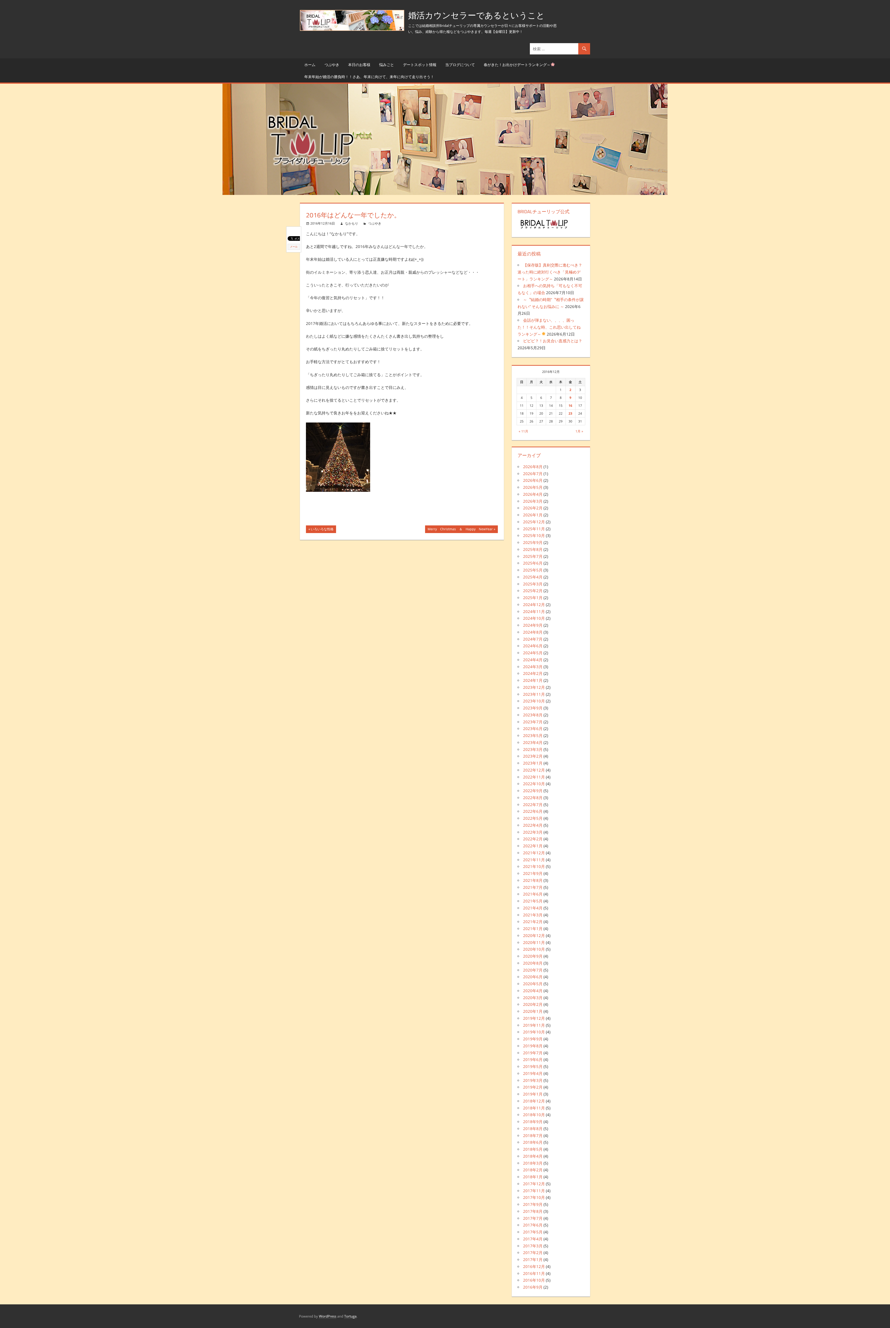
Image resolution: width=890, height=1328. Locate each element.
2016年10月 (534, 1280)
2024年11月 (534, 611)
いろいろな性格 (322, 530)
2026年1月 (533, 515)
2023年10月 (534, 701)
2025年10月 (534, 535)
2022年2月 (533, 839)
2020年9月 (533, 956)
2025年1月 (533, 597)
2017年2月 (533, 1252)
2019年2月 (533, 1087)
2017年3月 (533, 1246)
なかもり (351, 223)
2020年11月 (534, 942)
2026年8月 (533, 466)
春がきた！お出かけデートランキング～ (517, 64)
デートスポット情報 (419, 64)
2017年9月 (533, 1204)
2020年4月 (533, 990)
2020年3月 (533, 997)
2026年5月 (533, 487)
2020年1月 (533, 1011)
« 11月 (523, 431)
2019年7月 (533, 1052)
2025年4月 (533, 577)
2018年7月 (533, 1135)
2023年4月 (533, 742)
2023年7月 (533, 721)
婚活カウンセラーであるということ (476, 15)
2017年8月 (533, 1211)
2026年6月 (533, 480)
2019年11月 (534, 1025)
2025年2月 (533, 590)
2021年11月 (534, 859)
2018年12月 (534, 1101)
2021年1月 (533, 928)
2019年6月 (533, 1059)
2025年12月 (534, 521)
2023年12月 (534, 687)
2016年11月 (534, 1273)
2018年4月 (533, 1156)
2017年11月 (534, 1190)
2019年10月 (534, 1032)
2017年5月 (533, 1232)
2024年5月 (533, 652)
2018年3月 (533, 1163)
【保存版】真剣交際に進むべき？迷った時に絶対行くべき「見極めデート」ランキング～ (550, 272)
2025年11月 (534, 528)
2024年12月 (534, 604)
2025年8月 (533, 549)
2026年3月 (533, 501)
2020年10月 (534, 949)
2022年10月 (534, 783)
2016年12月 (534, 1266)
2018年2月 (533, 1169)
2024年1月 (533, 680)
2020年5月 (533, 983)
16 (570, 405)
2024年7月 (533, 639)
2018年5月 (533, 1149)
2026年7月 (533, 473)
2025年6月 (533, 563)
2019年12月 (534, 1018)
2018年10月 (534, 1114)
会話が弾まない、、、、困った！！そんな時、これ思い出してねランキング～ (549, 327)
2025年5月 (533, 570)
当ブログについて (460, 64)
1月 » (579, 431)
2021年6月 (533, 894)
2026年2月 (533, 508)
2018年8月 (533, 1128)
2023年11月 (534, 694)
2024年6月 (533, 645)
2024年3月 (533, 666)
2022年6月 (533, 811)
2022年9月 (533, 790)
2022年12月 (534, 770)
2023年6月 (533, 728)
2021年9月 (533, 873)
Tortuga (350, 1316)
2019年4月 (533, 1073)
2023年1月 (533, 763)
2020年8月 (533, 963)
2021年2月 (533, 921)
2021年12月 (534, 852)
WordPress (327, 1316)
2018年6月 (533, 1142)
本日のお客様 (359, 64)
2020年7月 (533, 970)
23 (570, 413)
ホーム (309, 64)
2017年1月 (533, 1259)
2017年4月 (533, 1239)
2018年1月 (533, 1176)
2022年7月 (533, 804)
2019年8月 (533, 1045)
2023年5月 (533, 735)
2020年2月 (533, 1004)
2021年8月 (533, 880)
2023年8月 (533, 715)
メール (294, 246)
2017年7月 (533, 1218)
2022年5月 (533, 818)
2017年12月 (534, 1183)
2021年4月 (533, 908)
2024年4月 (533, 659)
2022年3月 (533, 832)
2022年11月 (534, 777)
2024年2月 (533, 673)
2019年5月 (533, 1066)
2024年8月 (533, 632)
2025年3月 (533, 584)
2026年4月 (533, 494)
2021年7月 (533, 887)
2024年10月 (534, 618)
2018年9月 (533, 1121)
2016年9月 (533, 1287)
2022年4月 (533, 825)
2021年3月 (533, 915)
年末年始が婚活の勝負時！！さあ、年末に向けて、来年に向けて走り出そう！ (369, 76)
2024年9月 (533, 625)
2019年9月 (533, 1039)
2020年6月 (533, 976)
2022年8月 (533, 797)
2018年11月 (534, 1108)
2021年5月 (533, 901)
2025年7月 (533, 556)
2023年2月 (533, 756)
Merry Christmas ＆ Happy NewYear (460, 530)
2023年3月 (533, 749)
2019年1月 (533, 1094)
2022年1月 (533, 845)
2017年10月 (534, 1197)
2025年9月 (533, 542)
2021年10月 (534, 866)
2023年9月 (533, 708)
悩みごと (386, 64)
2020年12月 (534, 935)
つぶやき (331, 64)
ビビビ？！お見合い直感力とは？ (552, 340)
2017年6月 (533, 1225)
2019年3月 (533, 1080)
